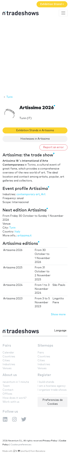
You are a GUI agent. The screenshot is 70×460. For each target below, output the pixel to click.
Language (60, 330)
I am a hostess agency (52, 386)
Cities (6, 360)
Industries (9, 364)
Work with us (11, 402)
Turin (12, 227)
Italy (17, 231)
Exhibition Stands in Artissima (35, 130)
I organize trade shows (52, 390)
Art (43, 194)
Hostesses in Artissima (35, 139)
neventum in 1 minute (16, 382)
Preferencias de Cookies (52, 402)
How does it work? (14, 398)
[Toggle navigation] (63, 13)
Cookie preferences (21, 445)
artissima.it (24, 235)
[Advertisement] (35, 56)
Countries (9, 356)
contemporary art (28, 194)
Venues (7, 368)
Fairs (7, 345)
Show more (58, 314)
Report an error (53, 147)
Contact (8, 390)
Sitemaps (45, 345)
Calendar (8, 352)
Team (6, 386)
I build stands (46, 382)
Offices (7, 394)
